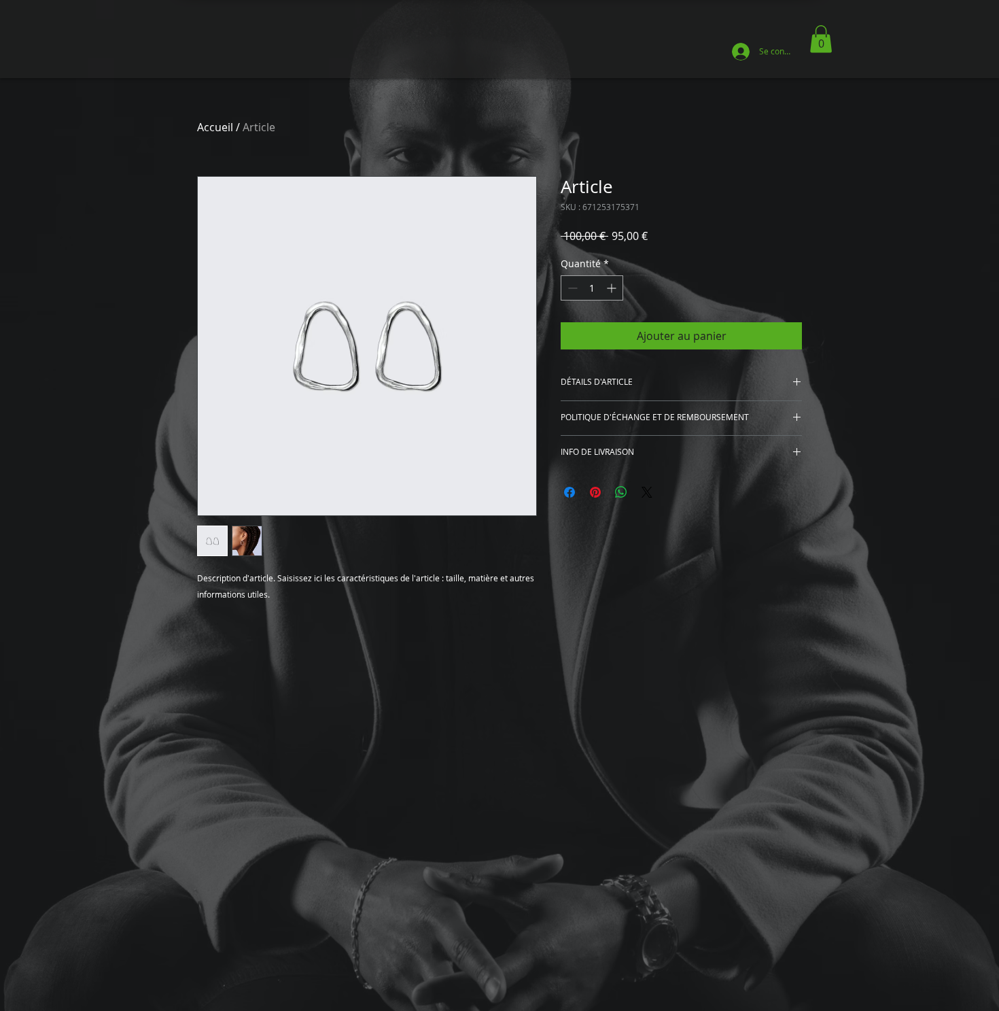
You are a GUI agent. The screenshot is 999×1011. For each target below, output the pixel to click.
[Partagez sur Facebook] (569, 492)
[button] (820, 39)
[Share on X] (647, 492)
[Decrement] (571, 288)
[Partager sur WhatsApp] (621, 492)
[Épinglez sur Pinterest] (595, 492)
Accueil (215, 127)
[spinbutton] (592, 288)
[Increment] (612, 288)
